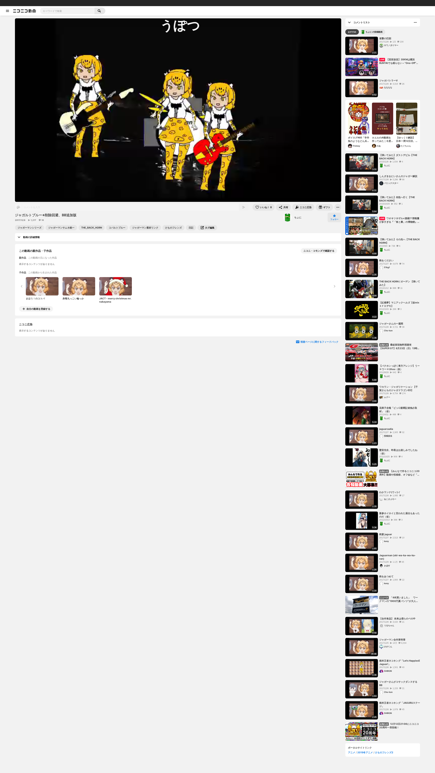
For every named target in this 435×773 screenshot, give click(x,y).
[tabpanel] (382, 389)
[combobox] (67, 10)
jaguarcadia (386, 428)
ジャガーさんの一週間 (391, 323)
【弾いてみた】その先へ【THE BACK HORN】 (399, 241)
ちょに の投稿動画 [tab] (374, 32)
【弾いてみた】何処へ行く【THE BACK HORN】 (397, 199)
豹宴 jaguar (385, 534)
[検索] (99, 10)
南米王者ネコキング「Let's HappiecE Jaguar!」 (399, 662)
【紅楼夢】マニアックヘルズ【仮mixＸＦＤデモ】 (399, 304)
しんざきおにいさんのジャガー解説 (398, 176)
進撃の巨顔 (385, 38)
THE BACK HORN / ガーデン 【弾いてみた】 (399, 283)
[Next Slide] (334, 340)
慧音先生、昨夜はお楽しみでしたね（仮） (398, 452)
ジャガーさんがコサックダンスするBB (398, 683)
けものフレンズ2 (384, 752)
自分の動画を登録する (38, 308)
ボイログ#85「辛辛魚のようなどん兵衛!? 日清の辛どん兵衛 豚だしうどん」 (358, 139)
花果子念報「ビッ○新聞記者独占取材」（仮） (398, 409)
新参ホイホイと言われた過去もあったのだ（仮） (399, 515)
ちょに (297, 217)
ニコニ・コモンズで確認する (318, 250)
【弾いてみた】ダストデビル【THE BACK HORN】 (398, 157)
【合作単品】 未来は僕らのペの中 (397, 618)
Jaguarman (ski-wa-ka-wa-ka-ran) (397, 557)
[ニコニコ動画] (24, 11)
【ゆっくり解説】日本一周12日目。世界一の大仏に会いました (405, 139)
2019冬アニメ (365, 752)
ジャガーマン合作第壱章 (392, 639)
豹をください (386, 260)
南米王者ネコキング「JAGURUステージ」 (399, 704)
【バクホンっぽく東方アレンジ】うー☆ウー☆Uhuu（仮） (399, 367)
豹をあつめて (386, 576)
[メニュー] (337, 207)
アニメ (351, 752)
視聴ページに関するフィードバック (319, 372)
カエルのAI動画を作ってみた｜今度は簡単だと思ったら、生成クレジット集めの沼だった (381, 139)
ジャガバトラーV (388, 80)
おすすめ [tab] (352, 32)
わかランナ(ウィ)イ (389, 492)
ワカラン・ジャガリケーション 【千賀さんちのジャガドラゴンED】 (398, 388)
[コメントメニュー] (415, 22)
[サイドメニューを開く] (7, 10)
